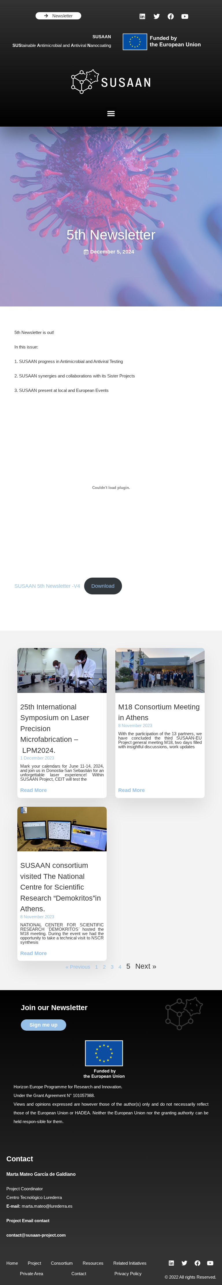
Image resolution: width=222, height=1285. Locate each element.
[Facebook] (170, 16)
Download (102, 586)
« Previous (78, 967)
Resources (93, 1263)
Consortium (62, 1263)
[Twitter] (156, 16)
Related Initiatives (130, 1263)
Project (34, 1263)
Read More (33, 790)
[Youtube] (185, 16)
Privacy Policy (128, 1273)
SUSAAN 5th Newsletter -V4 (47, 586)
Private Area (31, 1273)
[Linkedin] (142, 16)
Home (12, 1263)
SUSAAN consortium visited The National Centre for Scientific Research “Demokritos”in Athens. (60, 887)
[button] (111, 113)
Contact (78, 1273)
